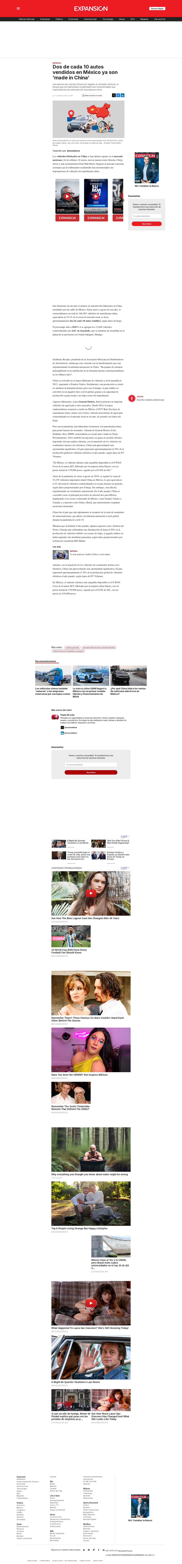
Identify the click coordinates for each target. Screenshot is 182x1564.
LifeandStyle (22, 1498)
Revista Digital (157, 8)
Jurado (86, 1541)
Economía (73, 19)
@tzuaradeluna (73, 150)
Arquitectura (55, 1524)
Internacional (90, 19)
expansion (105, 1550)
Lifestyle (87, 1517)
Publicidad (32, 1560)
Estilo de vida (56, 1491)
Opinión (20, 1517)
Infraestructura (56, 1522)
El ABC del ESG (90, 1481)
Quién (19, 1524)
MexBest (87, 1524)
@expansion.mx (94, 1550)
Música (53, 1507)
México (20, 1508)
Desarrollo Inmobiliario (60, 1519)
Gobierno (21, 1505)
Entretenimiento (57, 1500)
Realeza (20, 1529)
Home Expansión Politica (28, 1482)
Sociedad (21, 1519)
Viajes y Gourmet (24, 1538)
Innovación (88, 1479)
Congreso (21, 1510)
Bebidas (87, 1529)
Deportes (54, 1503)
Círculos (20, 1531)
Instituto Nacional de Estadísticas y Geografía (68, 651)
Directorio (98, 1560)
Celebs (53, 1488)
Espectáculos (23, 1526)
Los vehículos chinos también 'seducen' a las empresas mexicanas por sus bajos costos (52, 691)
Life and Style (161, 19)
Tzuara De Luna (67, 715)
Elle (51, 1481)
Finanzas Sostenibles (92, 1477)
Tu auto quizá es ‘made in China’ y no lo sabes (90, 554)
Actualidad (88, 1491)
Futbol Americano (91, 1510)
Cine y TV (54, 1505)
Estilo (52, 1498)
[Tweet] (114, 95)
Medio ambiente (57, 1533)
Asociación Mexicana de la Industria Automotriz (99, 647)
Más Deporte (89, 1514)
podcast (140, 397)
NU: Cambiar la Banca (147, 186)
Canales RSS (85, 1560)
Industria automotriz (72, 647)
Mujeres (144, 19)
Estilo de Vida (89, 1538)
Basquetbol (88, 1512)
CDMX (19, 1512)
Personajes (88, 1533)
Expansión (21, 1477)
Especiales (88, 1498)
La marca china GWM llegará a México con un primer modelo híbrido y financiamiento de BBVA (89, 692)
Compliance (45, 1560)
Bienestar (87, 1536)
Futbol (86, 1505)
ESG (133, 19)
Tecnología (107, 19)
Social (52, 1536)
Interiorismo (55, 1526)
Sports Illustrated (90, 1502)
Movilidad (54, 1540)
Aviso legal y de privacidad (64, 1560)
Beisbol (86, 1507)
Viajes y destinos (91, 1531)
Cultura (53, 1477)
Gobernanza (55, 1538)
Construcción (56, 1517)
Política (59, 19)
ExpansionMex (100, 1550)
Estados (20, 1515)
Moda (19, 1534)
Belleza (20, 1536)
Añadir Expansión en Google (93, 95)
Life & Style (55, 1495)
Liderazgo (87, 1493)
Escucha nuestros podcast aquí (150, 399)
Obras (122, 19)
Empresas (45, 19)
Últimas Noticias (26, 19)
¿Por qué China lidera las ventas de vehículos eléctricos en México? (128, 691)
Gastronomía (88, 1526)
